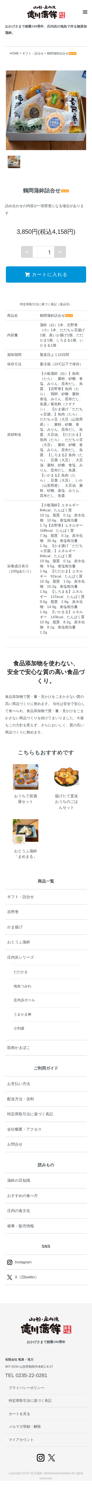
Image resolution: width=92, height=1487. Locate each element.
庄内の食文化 (18, 1210)
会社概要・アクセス (24, 1129)
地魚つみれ (22, 986)
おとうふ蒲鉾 (18, 942)
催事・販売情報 (20, 1226)
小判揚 (19, 1028)
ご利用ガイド (46, 1068)
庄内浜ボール (24, 1000)
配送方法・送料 (20, 1099)
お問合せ (14, 1144)
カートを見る (19, 1414)
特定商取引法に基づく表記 (30, 1114)
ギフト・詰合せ (33, 53)
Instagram (23, 1262)
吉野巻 (13, 911)
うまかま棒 (22, 1014)
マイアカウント (21, 1440)
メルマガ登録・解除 (25, 1426)
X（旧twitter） (27, 1277)
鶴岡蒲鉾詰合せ (57, 53)
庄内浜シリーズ (20, 957)
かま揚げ (14, 927)
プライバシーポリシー (26, 1388)
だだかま (21, 972)
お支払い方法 (18, 1083)
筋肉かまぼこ (18, 1047)
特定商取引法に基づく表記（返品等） (46, 304)
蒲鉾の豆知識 (18, 1180)
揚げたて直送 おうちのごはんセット (68, 802)
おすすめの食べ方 (22, 1195)
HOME (14, 53)
